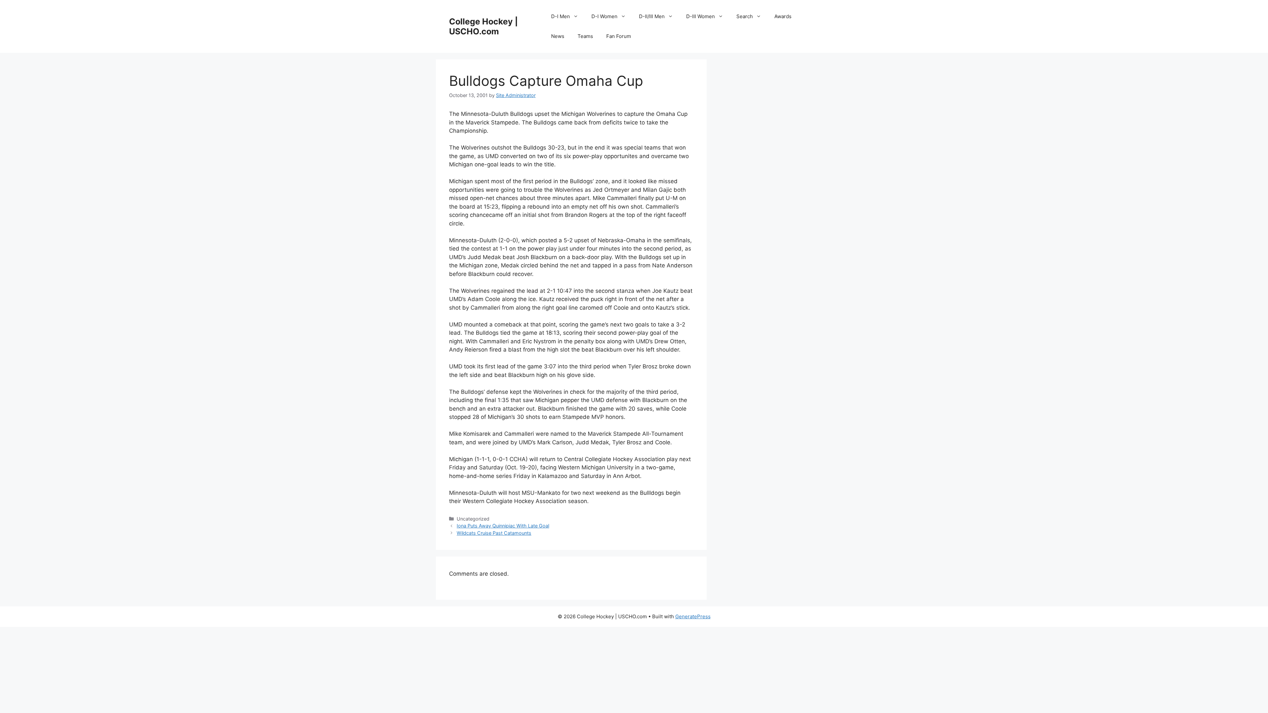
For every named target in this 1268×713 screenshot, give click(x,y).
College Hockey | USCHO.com (483, 26)
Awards (783, 16)
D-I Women (604, 16)
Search (744, 16)
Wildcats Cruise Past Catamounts (494, 533)
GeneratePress (693, 616)
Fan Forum (618, 36)
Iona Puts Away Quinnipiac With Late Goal (503, 525)
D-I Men (560, 16)
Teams (585, 36)
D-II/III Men (652, 16)
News (557, 36)
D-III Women (700, 16)
